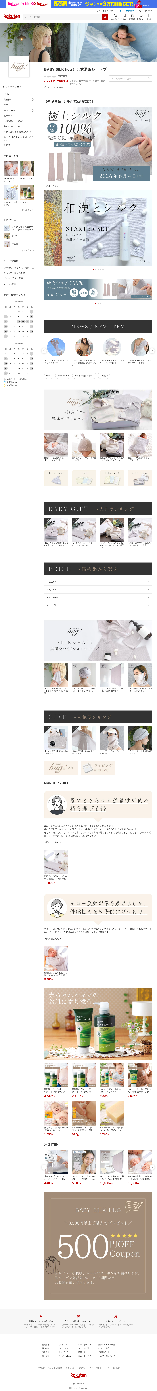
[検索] (105, 17)
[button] (146, 11)
